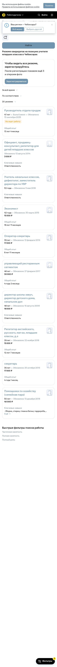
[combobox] (12, 96)
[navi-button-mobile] (52, 15)
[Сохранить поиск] (5, 37)
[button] (16, 81)
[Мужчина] (49, 210)
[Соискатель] (49, 144)
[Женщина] (49, 112)
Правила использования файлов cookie (21, 7)
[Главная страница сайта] (3, 15)
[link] (39, 15)
